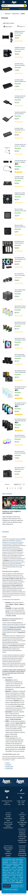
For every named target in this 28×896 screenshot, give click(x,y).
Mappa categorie (8, 848)
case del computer (19, 751)
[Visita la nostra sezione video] (21, 781)
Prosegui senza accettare (10, 889)
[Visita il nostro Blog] (7, 781)
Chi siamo (8, 815)
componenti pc (14, 548)
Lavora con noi (8, 822)
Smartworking (22, 853)
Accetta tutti (6, 886)
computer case (6, 544)
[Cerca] (25, 5)
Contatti (8, 816)
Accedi (22, 816)
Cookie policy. (18, 882)
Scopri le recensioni (22, 8)
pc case (21, 552)
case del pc (11, 563)
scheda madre (20, 626)
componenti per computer (18, 562)
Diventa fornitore (8, 828)
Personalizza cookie (17, 886)
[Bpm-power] (14, 2)
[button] (8, 26)
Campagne (22, 849)
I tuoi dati (22, 818)
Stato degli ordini (22, 822)
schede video (6, 627)
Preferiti (22, 820)
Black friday (22, 851)
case (21, 583)
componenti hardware (7, 626)
